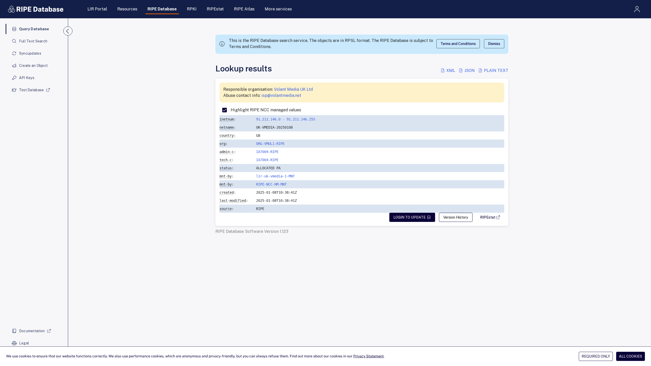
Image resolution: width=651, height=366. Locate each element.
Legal (24, 343)
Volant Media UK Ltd (293, 89)
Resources (127, 9)
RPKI (192, 9)
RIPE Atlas (244, 9)
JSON (469, 70)
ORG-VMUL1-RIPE (270, 144)
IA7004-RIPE (267, 152)
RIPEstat (215, 9)
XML (450, 70)
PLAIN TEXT (495, 70)
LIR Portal (97, 9)
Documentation (32, 331)
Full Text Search (33, 41)
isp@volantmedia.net (281, 95)
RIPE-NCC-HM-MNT (271, 184)
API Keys (26, 78)
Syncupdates (30, 53)
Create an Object (33, 66)
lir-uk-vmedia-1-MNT (275, 176)
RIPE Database (162, 9)
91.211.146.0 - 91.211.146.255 (285, 119)
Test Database (31, 90)
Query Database (34, 29)
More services (278, 9)
